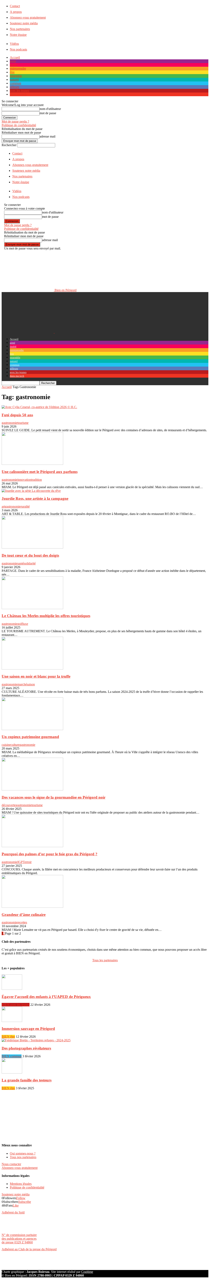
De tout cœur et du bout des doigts (30, 555)
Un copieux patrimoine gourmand (30, 737)
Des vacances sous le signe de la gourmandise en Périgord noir (53, 797)
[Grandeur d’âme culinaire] (32, 906)
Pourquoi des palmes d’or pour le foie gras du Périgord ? (49, 854)
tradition (36, 479)
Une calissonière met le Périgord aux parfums (40, 472)
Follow (20, 1198)
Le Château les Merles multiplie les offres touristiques (46, 616)
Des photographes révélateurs (26, 1048)
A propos (16, 12)
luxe (25, 623)
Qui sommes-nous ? (22, 1153)
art (3, 506)
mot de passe (48, 113)
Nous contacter (11, 1164)
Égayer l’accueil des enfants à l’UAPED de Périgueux (46, 997)
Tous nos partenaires (23, 1157)
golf (20, 623)
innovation (24, 479)
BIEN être (8, 1036)
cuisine (6, 744)
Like (16, 1205)
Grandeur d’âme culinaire (24, 914)
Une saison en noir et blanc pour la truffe (36, 676)
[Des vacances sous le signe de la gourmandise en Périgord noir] (32, 789)
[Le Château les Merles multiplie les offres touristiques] (32, 608)
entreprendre (18, 68)
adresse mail (47, 136)
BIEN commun (12, 1056)
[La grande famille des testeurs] (12, 1072)
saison (31, 684)
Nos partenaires (20, 29)
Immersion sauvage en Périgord (28, 1028)
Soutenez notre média (24, 23)
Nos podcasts (18, 49)
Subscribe (24, 1201)
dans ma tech (18, 94)
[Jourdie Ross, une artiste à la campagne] (31, 490)
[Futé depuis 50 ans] (39, 407)
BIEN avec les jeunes (16, 1004)
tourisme (23, 422)
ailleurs (14, 87)
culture (15, 744)
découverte (9, 805)
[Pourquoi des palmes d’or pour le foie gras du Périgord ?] (32, 846)
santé (20, 563)
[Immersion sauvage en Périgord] (12, 1021)
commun (15, 83)
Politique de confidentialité (19, 125)
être (12, 72)
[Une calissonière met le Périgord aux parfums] (32, 463)
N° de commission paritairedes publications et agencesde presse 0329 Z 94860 (19, 1238)
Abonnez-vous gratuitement (28, 17)
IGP (20, 862)
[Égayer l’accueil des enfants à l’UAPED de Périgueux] (12, 988)
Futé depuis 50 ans (17, 415)
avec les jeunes (19, 90)
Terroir (27, 862)
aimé (13, 61)
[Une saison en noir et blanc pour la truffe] (32, 668)
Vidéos (14, 43)
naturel (14, 79)
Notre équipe (18, 34)
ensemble (16, 76)
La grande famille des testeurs (26, 1080)
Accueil (15, 57)
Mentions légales (21, 1183)
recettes (22, 922)
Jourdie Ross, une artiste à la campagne (35, 498)
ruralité (25, 506)
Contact (15, 6)
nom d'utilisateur (50, 109)
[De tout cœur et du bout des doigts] (32, 547)
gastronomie (9, 422)
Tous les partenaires (105, 960)
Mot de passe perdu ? (15, 121)
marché (22, 684)
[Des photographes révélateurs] (36, 1040)
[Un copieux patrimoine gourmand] (32, 729)
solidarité (30, 563)
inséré (13, 65)
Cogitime (87, 1271)
